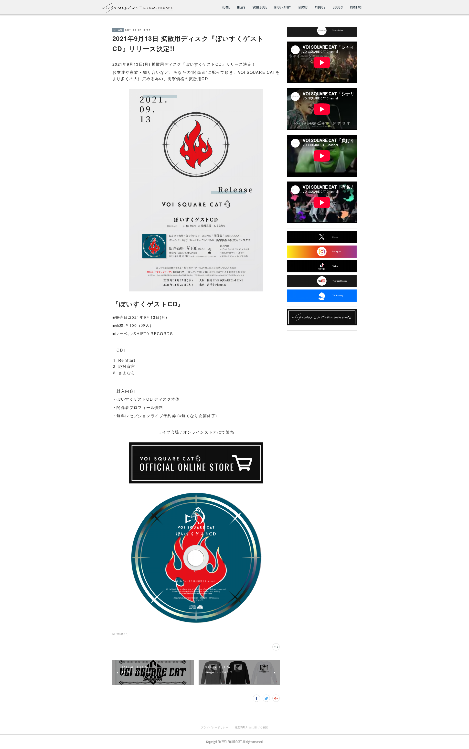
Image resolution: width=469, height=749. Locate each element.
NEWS (241, 7)
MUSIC (303, 7)
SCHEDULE (260, 7)
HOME (226, 7)
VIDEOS (320, 7)
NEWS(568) (120, 634)
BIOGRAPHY (282, 7)
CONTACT (356, 7)
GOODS (338, 7)
